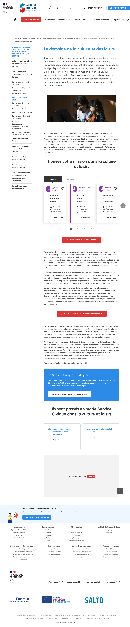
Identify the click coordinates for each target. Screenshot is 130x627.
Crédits (106, 618)
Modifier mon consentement (108, 615)
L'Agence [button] (117, 19)
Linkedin (48, 532)
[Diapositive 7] (84, 228)
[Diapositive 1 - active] (71, 229)
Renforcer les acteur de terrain (23, 557)
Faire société (23, 560)
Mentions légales (45, 615)
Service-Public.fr (76, 532)
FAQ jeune (54, 557)
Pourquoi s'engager (54, 549)
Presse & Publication (19, 532)
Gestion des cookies (88, 615)
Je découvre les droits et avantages (69, 394)
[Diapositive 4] (77, 228)
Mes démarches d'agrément (82, 552)
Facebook (48, 530)
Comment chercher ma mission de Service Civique (21, 149)
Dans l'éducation (111, 549)
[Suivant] (123, 205)
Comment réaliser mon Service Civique (21, 158)
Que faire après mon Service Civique (20, 166)
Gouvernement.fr (76, 535)
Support (78, 618)
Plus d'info (59, 217)
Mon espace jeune (54, 554)
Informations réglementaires (34, 618)
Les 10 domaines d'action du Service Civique (20, 74)
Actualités (109, 532)
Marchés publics (52, 618)
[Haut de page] (120, 491)
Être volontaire (80, 19)
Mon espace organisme (81, 554)
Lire (55, 440)
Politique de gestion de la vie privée (66, 615)
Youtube (48, 538)
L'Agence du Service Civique (19, 530)
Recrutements (66, 618)
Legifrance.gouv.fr (76, 538)
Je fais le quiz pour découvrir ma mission (82, 313)
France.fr (76, 530)
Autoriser (91, 476)
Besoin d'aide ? (19, 538)
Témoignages (109, 530)
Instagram (48, 535)
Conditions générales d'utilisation (25, 615)
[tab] (71, 228)
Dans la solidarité (111, 552)
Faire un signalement (35, 517)
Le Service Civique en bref (23, 549)
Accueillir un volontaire (99, 19)
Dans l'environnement (111, 554)
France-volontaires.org (76, 540)
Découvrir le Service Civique (20, 139)
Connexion (19, 535)
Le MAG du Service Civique (109, 527)
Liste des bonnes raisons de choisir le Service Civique (22, 63)
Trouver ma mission (31, 19)
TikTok (48, 540)
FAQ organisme (82, 557)
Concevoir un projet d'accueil (81, 549)
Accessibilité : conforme (92, 618)
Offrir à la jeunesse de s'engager (23, 554)
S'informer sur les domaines (111, 557)
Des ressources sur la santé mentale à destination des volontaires (21, 177)
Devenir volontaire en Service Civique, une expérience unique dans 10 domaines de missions (21, 51)
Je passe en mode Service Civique (82, 240)
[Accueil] (15, 20)
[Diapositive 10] (91, 228)
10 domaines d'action (54, 552)
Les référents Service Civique (23, 552)
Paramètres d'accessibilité (127, 20)
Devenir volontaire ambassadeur (19, 187)
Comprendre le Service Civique (58, 19)
